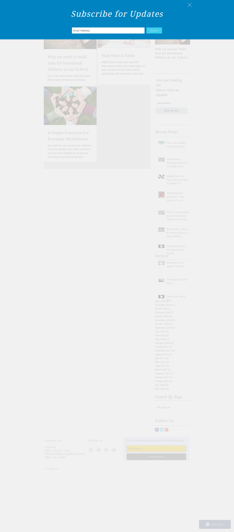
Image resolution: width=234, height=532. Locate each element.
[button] (190, 5)
